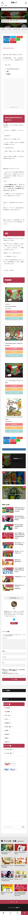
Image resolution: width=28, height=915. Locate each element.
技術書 (7, 730)
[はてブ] (6, 39)
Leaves (7, 419)
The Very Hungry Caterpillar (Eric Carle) (19, 526)
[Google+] (19, 37)
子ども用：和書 (9, 749)
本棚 (2, 5)
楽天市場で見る (14, 352)
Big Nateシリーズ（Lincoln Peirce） (7, 893)
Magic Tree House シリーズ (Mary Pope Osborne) (20, 509)
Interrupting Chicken (10, 306)
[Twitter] (13, 37)
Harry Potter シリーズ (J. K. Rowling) (20, 543)
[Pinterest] (13, 42)
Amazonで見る (14, 311)
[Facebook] (6, 37)
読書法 (7, 738)
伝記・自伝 (8, 715)
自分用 (7, 704)
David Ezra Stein (6, 21)
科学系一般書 (8, 726)
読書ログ (14, 2)
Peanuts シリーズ (18, 879)
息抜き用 (8, 741)
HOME (3, 29)
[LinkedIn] (6, 42)
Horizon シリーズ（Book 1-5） (19, 552)
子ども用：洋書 (14, 20)
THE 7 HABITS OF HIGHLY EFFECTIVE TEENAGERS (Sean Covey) (20, 536)
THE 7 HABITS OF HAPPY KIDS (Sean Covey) (19, 570)
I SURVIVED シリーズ (20, 576)
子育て (7, 719)
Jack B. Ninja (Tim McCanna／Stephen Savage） (19, 518)
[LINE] (17, 39)
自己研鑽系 (8, 711)
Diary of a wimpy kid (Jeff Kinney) (20, 853)
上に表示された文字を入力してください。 (10, 673)
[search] (25, 9)
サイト (3, 662)
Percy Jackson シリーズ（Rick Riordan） (6, 853)
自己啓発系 (8, 707)
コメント (4, 638)
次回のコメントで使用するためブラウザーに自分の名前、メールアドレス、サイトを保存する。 (14, 670)
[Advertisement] (14, 92)
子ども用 (9, 29)
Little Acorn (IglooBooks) (18, 560)
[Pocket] (12, 39)
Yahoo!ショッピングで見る (14, 318)
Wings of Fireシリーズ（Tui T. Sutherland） (20, 587)
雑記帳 (5, 5)
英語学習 (8, 734)
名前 (3, 651)
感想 (7, 71)
